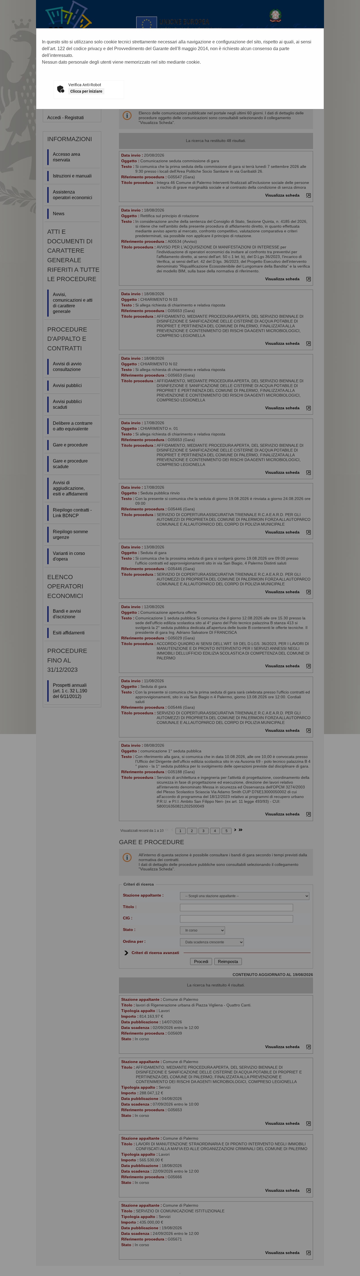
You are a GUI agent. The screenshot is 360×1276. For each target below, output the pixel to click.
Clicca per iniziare (86, 91)
